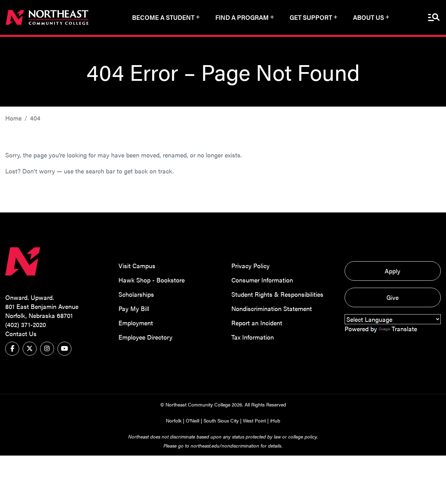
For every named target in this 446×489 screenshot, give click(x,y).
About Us (368, 17)
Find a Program (242, 17)
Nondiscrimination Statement (271, 308)
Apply (392, 270)
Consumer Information (262, 279)
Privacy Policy (250, 265)
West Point (254, 420)
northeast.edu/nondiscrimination (225, 445)
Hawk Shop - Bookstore (151, 279)
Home (13, 118)
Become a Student (163, 17)
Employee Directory (145, 337)
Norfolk (174, 420)
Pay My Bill (133, 308)
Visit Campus (136, 265)
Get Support (311, 17)
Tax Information (252, 337)
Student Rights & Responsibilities (277, 294)
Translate (404, 328)
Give (392, 297)
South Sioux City (221, 420)
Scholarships (136, 294)
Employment (135, 322)
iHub (275, 420)
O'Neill (192, 420)
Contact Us (21, 333)
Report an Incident (256, 322)
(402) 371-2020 (25, 324)
